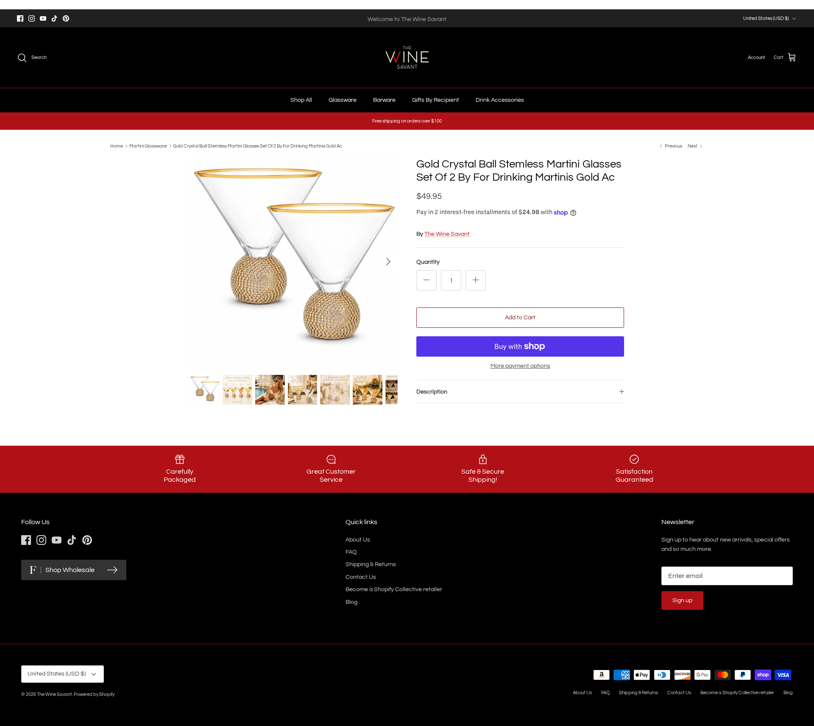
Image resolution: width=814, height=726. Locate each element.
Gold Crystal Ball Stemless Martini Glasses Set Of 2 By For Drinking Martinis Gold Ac (257, 146)
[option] (294, 262)
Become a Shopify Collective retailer (394, 589)
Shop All (301, 100)
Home (116, 146)
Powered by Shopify (94, 694)
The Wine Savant (447, 234)
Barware (384, 100)
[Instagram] (31, 18)
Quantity (428, 262)
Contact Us (361, 577)
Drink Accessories (500, 100)
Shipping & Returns (371, 564)
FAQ (351, 552)
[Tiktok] (54, 18)
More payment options (520, 366)
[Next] (388, 261)
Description (431, 392)
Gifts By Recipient (435, 100)
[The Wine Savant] (407, 57)
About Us (358, 540)
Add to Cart (520, 318)
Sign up (682, 600)
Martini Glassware (148, 146)
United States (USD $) (766, 18)
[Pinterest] (66, 18)
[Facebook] (20, 18)
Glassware (343, 100)
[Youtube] (43, 18)
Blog (351, 602)
